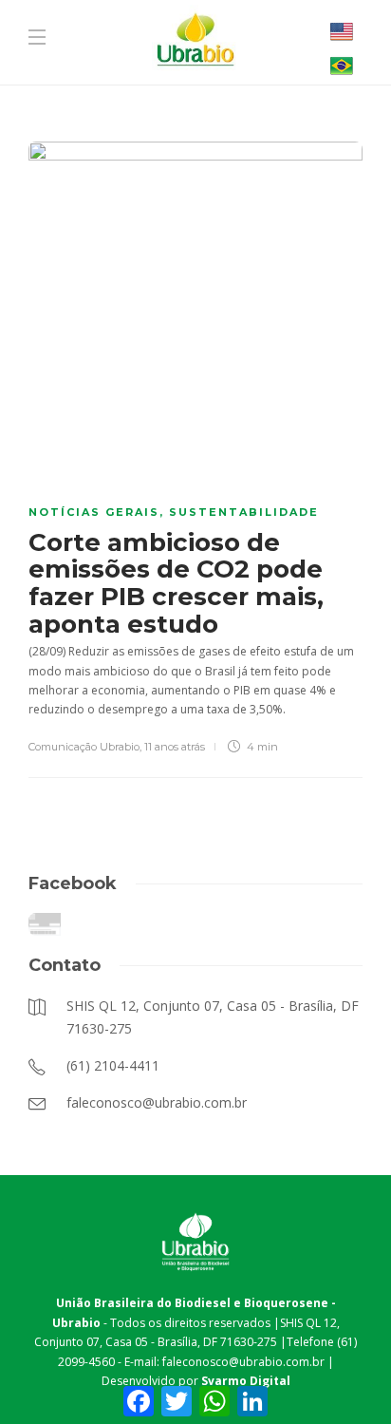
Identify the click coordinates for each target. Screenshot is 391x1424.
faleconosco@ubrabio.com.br (243, 1362)
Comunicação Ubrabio (84, 746)
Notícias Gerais (93, 512)
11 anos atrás (174, 746)
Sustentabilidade (244, 512)
